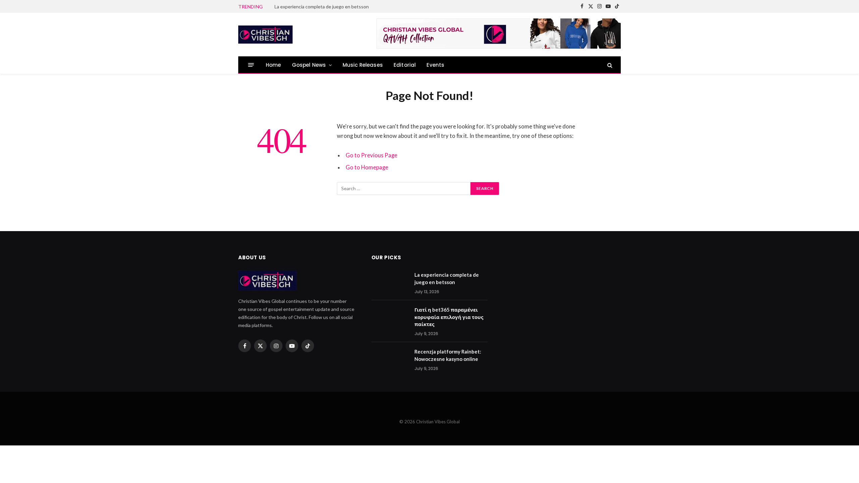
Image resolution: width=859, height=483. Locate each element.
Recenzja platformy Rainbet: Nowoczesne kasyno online (447, 355)
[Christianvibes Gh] (292, 34)
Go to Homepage (367, 167)
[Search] (609, 64)
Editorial (405, 64)
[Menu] (251, 65)
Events (435, 64)
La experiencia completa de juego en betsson (446, 278)
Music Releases (363, 64)
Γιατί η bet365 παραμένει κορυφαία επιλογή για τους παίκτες (342, 6)
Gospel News (309, 64)
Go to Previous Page (371, 155)
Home (273, 64)
